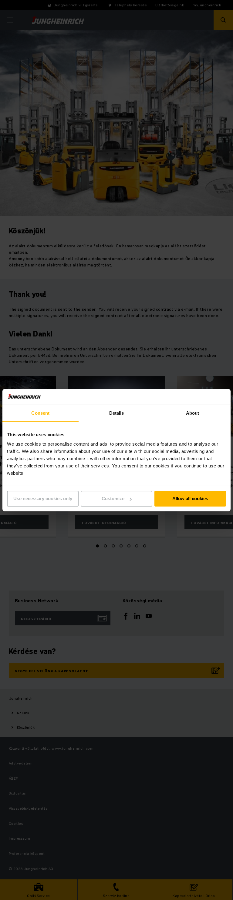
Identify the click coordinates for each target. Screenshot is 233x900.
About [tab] (192, 413)
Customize (113, 498)
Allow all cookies (190, 498)
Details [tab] (116, 413)
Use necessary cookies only (42, 498)
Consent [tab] (40, 413)
